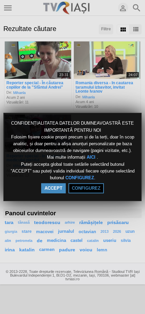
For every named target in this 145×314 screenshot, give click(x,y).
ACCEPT (53, 188)
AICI (92, 157)
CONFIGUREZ (79, 177)
